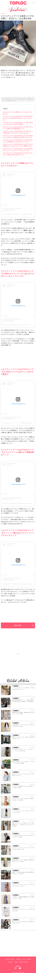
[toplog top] (18, 3)
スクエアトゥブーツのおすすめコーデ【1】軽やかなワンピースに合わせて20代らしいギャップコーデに (18, 118)
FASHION (7, 959)
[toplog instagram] (16, 968)
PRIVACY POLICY (24, 962)
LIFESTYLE (18, 959)
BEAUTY (13, 959)
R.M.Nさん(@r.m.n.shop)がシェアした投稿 (14, 214)
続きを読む (18, 625)
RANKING (10, 962)
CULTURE (28, 959)
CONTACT (16, 962)
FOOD (23, 959)
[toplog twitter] (20, 968)
